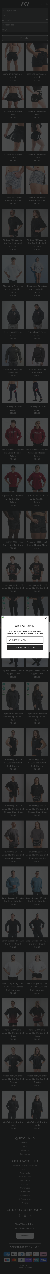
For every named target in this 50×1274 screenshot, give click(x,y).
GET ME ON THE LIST (25, 647)
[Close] (46, 618)
